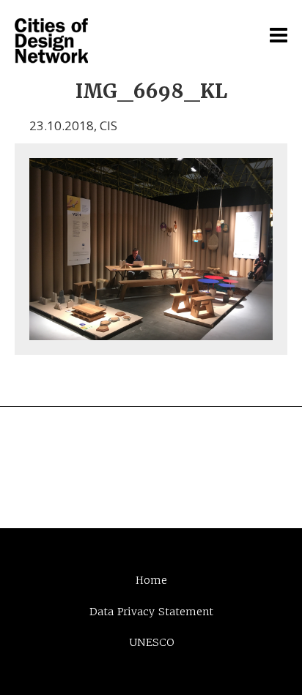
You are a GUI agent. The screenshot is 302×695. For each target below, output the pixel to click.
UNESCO (151, 642)
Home (151, 580)
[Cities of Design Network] (51, 41)
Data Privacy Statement (151, 611)
